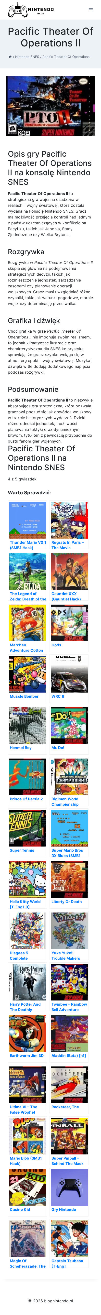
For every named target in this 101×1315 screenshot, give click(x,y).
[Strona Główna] (10, 57)
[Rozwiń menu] (90, 9)
